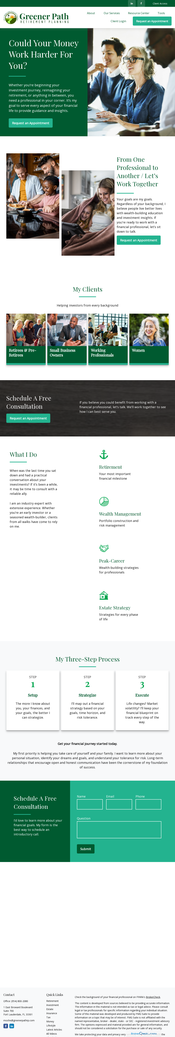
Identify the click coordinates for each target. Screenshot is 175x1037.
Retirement (52, 1001)
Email (110, 796)
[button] (91, 13)
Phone (140, 796)
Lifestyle (51, 1025)
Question (83, 818)
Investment (52, 1005)
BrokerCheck (153, 997)
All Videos (51, 1033)
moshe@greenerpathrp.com (19, 1020)
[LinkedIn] (132, 3)
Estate (49, 1009)
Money (50, 1021)
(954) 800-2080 (19, 1001)
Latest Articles (54, 1029)
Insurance (51, 1013)
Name (81, 796)
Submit (85, 849)
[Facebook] (141, 3)
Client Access (160, 3)
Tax (48, 1017)
